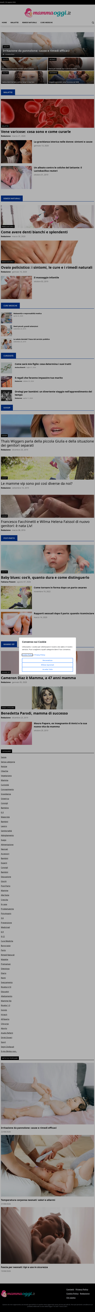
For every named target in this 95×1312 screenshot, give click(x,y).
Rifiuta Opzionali (47, 665)
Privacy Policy (39, 655)
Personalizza (47, 660)
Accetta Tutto (48, 669)
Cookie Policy (27, 655)
